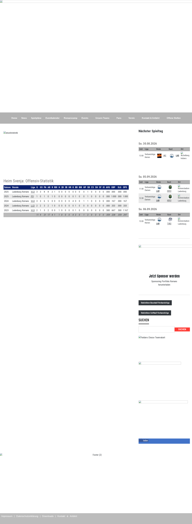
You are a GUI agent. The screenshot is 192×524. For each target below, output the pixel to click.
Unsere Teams (102, 118)
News (24, 118)
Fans (119, 118)
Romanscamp (70, 118)
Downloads (48, 516)
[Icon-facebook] (178, 518)
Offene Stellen (174, 118)
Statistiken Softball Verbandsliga (155, 313)
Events (85, 118)
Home (14, 118)
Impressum (6, 516)
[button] (143, 440)
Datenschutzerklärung (27, 516)
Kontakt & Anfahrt (151, 118)
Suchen (144, 320)
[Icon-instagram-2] (187, 518)
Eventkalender (53, 118)
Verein (131, 118)
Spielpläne (36, 118)
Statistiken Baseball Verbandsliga (155, 303)
